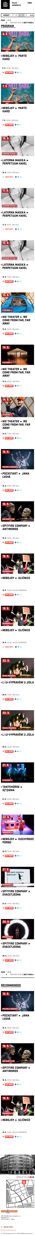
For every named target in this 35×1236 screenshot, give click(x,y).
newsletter (21, 1177)
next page (28, 23)
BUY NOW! (9, 73)
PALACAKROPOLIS (16, 4)
